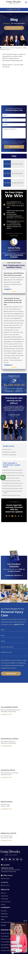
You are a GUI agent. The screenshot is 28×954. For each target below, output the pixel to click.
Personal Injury (5, 933)
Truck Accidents (5, 942)
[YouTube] (12, 516)
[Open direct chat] (24, 921)
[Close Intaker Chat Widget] (26, 921)
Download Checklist (13, 575)
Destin (3, 919)
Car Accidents (5, 936)
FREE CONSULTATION (14, 28)
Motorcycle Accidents (7, 939)
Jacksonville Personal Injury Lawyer (13, 472)
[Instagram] (9, 516)
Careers (3, 904)
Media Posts (6, 47)
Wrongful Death (5, 950)
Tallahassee (4, 913)
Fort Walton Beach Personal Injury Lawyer (12, 491)
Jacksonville (4, 916)
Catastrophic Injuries (7, 944)
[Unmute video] (18, 935)
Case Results (4, 896)
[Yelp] (21, 516)
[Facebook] (6, 516)
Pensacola (4, 911)
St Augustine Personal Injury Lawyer (13, 483)
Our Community (5, 901)
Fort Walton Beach (6, 922)
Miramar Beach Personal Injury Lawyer (13, 475)
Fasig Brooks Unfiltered (9, 452)
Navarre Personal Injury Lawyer (11, 495)
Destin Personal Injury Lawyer (11, 478)
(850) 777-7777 (15, 9)
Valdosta (3, 925)
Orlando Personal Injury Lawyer (11, 480)
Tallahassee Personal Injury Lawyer (12, 470)
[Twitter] (16, 516)
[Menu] (26, 2)
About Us (3, 893)
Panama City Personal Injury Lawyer (13, 488)
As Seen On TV (7, 449)
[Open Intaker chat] (12, 953)
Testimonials (4, 899)
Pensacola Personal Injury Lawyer (12, 486)
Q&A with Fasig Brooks (16, 47)
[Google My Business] (18, 516)
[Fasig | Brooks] (10, 850)
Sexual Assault (5, 947)
